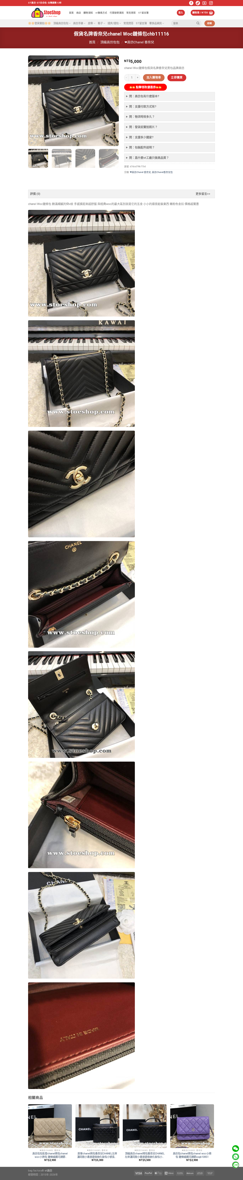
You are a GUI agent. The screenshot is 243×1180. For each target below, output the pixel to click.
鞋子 (100, 23)
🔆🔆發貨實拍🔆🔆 (39, 23)
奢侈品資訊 (155, 23)
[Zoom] (32, 141)
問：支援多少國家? (141, 137)
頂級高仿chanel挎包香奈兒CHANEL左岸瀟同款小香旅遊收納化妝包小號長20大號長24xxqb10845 (145, 1155)
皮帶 (90, 23)
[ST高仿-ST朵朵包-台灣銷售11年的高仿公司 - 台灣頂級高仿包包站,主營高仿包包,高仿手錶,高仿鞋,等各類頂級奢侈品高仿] (46, 13)
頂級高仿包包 (60, 23)
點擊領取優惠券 (145, 87)
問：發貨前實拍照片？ (143, 127)
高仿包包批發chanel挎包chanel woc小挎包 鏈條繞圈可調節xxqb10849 (50, 1155)
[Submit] (198, 23)
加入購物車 (154, 77)
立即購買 (177, 77)
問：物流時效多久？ (142, 116)
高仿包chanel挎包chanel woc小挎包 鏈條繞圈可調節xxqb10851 (192, 1155)
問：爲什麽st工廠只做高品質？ (149, 157)
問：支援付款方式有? (142, 106)
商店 (78, 12)
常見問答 (131, 12)
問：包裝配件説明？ (142, 147)
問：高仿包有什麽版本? (144, 96)
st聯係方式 (101, 12)
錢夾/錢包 (113, 23)
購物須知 (88, 12)
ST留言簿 (143, 12)
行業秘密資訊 (117, 12)
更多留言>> (203, 194)
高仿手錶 (78, 23)
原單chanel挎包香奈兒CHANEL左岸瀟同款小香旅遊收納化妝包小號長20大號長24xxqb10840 (97, 1155)
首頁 (71, 12)
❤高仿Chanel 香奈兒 (139, 42)
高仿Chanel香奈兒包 (162, 172)
